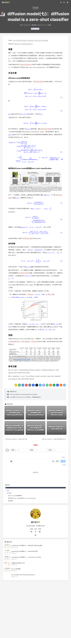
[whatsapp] (54, 385)
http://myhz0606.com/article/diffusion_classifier (23, 394)
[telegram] (40, 385)
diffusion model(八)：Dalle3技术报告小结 (53, 439)
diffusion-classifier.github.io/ (23, 44)
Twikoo (61, 479)
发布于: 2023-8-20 (25, 25)
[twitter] (36, 385)
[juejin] (64, 385)
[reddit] (50, 385)
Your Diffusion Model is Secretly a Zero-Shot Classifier (30, 40)
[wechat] (19, 385)
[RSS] (35, 535)
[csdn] (61, 385)
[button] (35, 92)
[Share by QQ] (22, 385)
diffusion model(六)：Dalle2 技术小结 (16, 439)
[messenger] (43, 385)
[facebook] (33, 385)
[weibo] (26, 385)
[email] (29, 385)
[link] (16, 385)
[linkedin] (57, 385)
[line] (47, 385)
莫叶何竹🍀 (13, 391)
